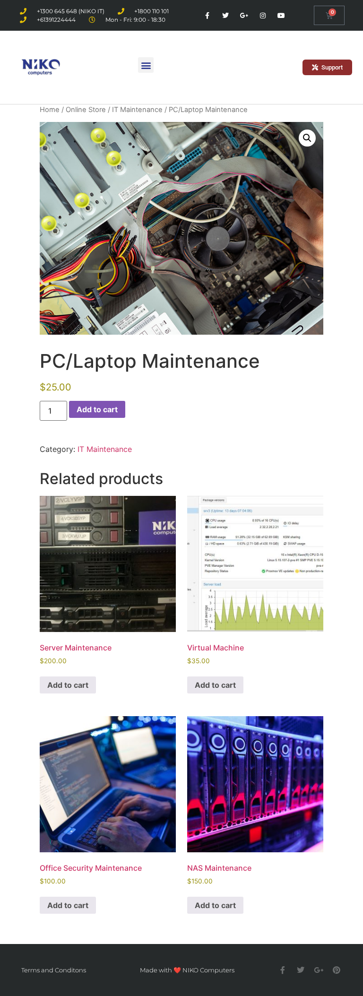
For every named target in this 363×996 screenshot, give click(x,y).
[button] (146, 65)
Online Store (86, 109)
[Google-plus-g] (244, 15)
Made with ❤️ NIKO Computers (187, 970)
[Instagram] (262, 15)
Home (50, 109)
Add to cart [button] (67, 685)
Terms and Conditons (53, 970)
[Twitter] (225, 15)
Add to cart (97, 409)
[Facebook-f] (207, 15)
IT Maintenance (137, 109)
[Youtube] (281, 15)
